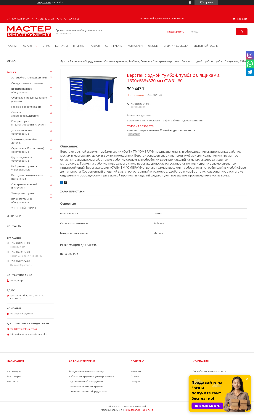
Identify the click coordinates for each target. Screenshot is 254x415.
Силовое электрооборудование (25, 114)
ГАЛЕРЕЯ (95, 45)
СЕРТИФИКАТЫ (113, 45)
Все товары (14, 376)
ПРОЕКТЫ (78, 45)
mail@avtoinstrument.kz (23, 328)
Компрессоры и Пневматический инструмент (28, 123)
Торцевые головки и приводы (86, 371)
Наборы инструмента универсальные (24, 168)
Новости (136, 371)
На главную (14, 371)
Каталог (11, 72)
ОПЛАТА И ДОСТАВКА (176, 45)
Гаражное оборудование (86, 61)
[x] (65, 182)
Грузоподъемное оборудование (21, 159)
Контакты (13, 381)
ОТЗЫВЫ (153, 45)
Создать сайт (44, 2)
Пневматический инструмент (86, 386)
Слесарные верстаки (166, 61)
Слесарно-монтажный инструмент (24, 186)
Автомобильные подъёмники (29, 77)
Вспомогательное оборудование (22, 200)
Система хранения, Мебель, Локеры (127, 61)
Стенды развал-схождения (27, 83)
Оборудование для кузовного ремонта (29, 99)
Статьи (135, 376)
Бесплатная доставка (139, 115)
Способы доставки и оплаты (209, 371)
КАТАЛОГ (28, 45)
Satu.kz (143, 406)
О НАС (46, 45)
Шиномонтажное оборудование (21, 90)
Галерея (135, 381)
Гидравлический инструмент (86, 381)
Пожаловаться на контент (139, 409)
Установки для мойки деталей (24, 141)
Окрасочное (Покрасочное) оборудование (27, 150)
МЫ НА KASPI (135, 45)
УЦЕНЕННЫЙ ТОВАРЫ (206, 45)
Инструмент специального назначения (27, 176)
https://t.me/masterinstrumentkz (28, 334)
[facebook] (61, 182)
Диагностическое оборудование (21, 132)
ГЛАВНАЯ (12, 45)
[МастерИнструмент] (29, 36)
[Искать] (241, 31)
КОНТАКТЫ (61, 45)
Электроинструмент (23, 193)
